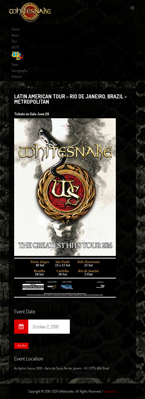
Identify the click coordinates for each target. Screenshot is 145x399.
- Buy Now (21, 345)
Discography (19, 70)
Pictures (16, 76)
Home (15, 29)
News (15, 35)
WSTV (15, 47)
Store (14, 64)
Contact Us (110, 391)
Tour (14, 41)
